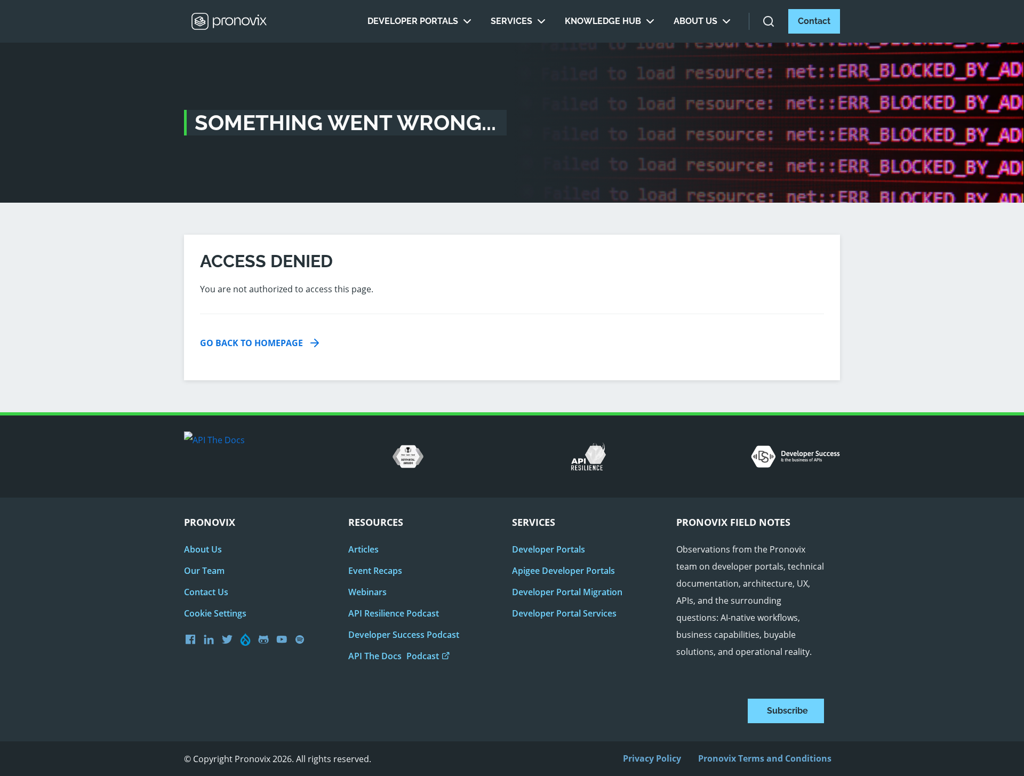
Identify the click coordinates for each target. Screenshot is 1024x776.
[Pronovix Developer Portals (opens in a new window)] (284, 639)
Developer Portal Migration (567, 592)
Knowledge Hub (603, 21)
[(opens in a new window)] (230, 639)
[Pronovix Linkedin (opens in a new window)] (211, 639)
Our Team (204, 571)
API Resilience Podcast (393, 613)
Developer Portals (412, 21)
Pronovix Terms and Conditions (764, 758)
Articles (363, 549)
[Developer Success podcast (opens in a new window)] (302, 639)
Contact (814, 21)
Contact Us (206, 592)
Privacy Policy (652, 758)
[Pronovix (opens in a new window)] (193, 639)
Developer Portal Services (564, 613)
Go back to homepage (251, 343)
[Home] (229, 21)
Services (511, 21)
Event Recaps (375, 571)
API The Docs (393, 656)
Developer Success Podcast (403, 635)
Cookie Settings (215, 613)
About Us (695, 21)
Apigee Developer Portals (563, 571)
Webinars (367, 592)
